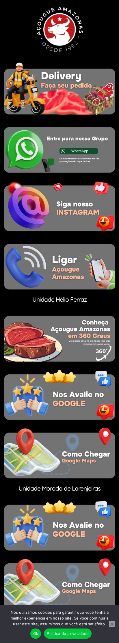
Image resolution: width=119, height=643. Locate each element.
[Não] (112, 624)
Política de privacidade (68, 633)
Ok (35, 633)
